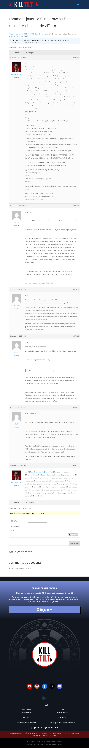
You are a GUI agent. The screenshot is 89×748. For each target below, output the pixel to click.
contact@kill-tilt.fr (46, 728)
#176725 (76, 407)
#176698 (76, 206)
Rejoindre (45, 609)
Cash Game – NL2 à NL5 (43, 34)
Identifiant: (14, 521)
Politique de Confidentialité (62, 722)
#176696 (76, 58)
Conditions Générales (26, 722)
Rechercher (74, 543)
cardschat (41, 200)
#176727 (76, 466)
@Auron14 (47, 472)
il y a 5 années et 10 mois (31, 42)
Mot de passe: (16, 526)
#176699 (76, 289)
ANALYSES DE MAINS (27, 34)
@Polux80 (32, 472)
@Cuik (55, 472)
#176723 (76, 336)
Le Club (26, 717)
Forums (17, 34)
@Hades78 (39, 472)
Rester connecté (18, 531)
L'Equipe (62, 717)
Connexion (73, 535)
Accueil (11, 34)
